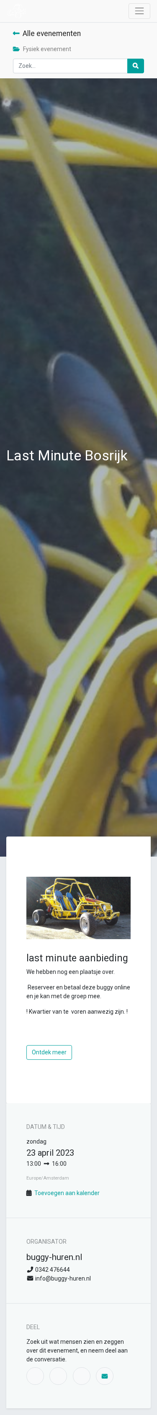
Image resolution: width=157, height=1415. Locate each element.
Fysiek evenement (47, 49)
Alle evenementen (52, 33)
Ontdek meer (49, 1052)
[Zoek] (135, 66)
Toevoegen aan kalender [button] (67, 1193)
